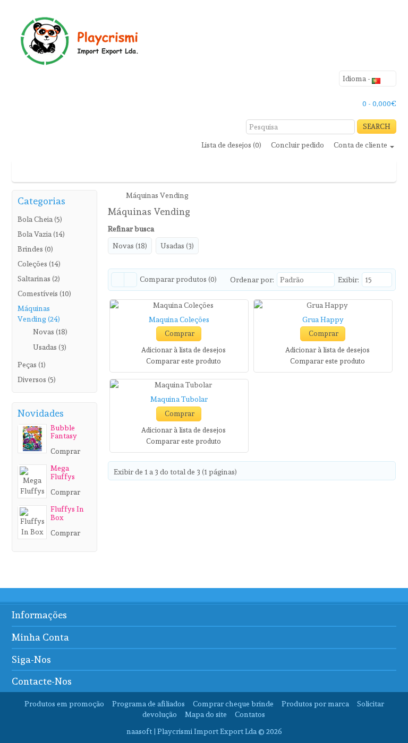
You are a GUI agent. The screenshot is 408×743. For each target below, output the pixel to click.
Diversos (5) (37, 379)
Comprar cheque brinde (233, 703)
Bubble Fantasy (63, 432)
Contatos (250, 714)
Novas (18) (50, 331)
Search (376, 127)
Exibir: (348, 279)
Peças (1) (32, 364)
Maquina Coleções (179, 319)
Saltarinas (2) (39, 278)
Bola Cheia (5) (40, 219)
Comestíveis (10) (44, 293)
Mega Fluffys (62, 472)
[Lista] (117, 279)
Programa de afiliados (148, 703)
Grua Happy (323, 319)
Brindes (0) (35, 249)
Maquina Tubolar (179, 399)
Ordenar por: (252, 279)
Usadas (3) (49, 347)
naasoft (139, 731)
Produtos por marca (315, 703)
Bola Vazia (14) (41, 234)
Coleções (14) (39, 264)
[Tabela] (130, 279)
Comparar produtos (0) (178, 279)
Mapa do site (206, 714)
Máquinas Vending (157, 195)
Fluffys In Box (67, 513)
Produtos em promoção (64, 703)
